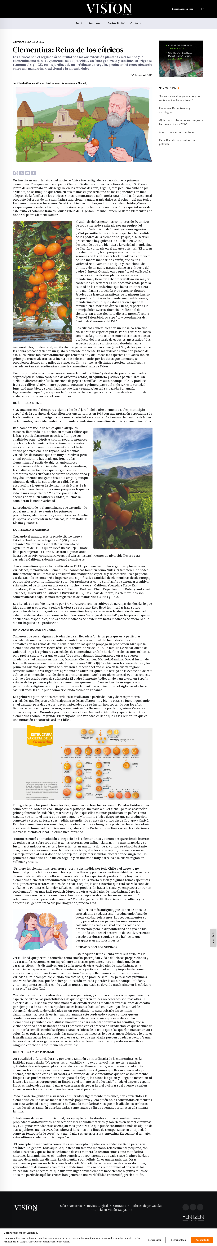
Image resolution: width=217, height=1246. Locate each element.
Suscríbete (213, 938)
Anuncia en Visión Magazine (111, 1210)
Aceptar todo (202, 1240)
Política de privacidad (147, 1206)
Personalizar (154, 1240)
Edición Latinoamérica (183, 9)
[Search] (202, 9)
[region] (108, 1237)
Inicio (79, 23)
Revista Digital (116, 23)
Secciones (94, 23)
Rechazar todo (178, 1240)
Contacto (135, 23)
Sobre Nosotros (71, 1206)
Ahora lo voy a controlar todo (176, 132)
